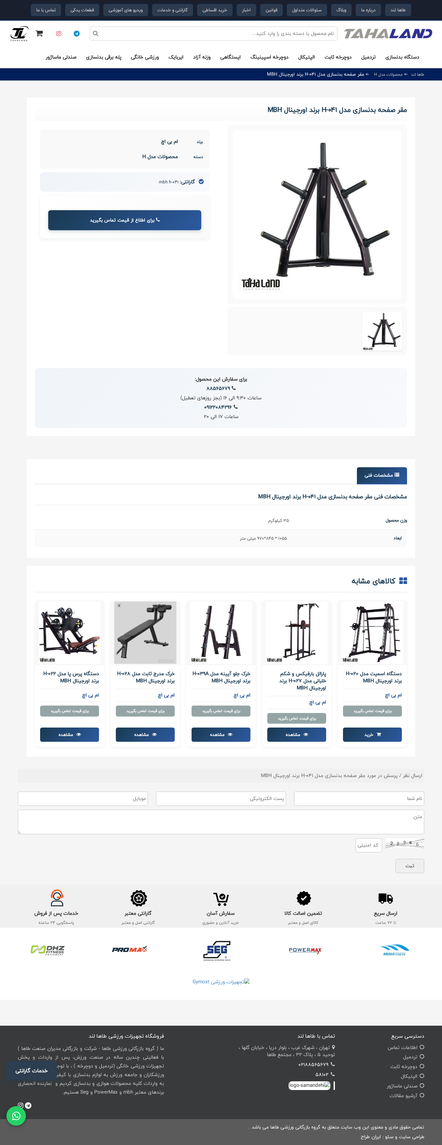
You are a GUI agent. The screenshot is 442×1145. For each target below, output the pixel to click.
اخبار (246, 10)
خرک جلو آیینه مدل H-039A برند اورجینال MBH (221, 677)
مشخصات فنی (379, 475)
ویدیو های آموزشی (126, 10)
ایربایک (176, 57)
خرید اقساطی (215, 10)
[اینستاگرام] (58, 33)
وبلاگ (341, 10)
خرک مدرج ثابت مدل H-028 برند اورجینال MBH (146, 677)
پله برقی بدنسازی (103, 57)
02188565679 (313, 1064)
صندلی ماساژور (61, 57)
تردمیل (368, 57)
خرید (369, 735)
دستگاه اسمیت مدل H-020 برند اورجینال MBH (374, 677)
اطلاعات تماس (402, 1047)
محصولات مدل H (388, 74)
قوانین (271, 10)
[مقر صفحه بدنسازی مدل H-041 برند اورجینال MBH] (382, 331)
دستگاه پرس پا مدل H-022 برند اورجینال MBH (71, 677)
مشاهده (294, 735)
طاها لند (398, 10)
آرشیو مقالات (403, 1095)
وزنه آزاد (202, 57)
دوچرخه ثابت (338, 57)
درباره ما (368, 10)
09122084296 (218, 407)
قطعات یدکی (82, 10)
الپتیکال (306, 57)
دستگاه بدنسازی (402, 57)
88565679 (218, 388)
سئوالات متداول (307, 10)
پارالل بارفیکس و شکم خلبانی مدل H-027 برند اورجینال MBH (302, 681)
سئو (389, 1136)
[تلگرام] (76, 33)
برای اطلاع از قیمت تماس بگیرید (123, 220)
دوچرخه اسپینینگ (269, 57)
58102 (321, 1074)
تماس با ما (46, 10)
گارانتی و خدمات (173, 10)
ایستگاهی (230, 57)
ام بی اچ (169, 141)
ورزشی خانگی (145, 57)
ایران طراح (371, 1136)
